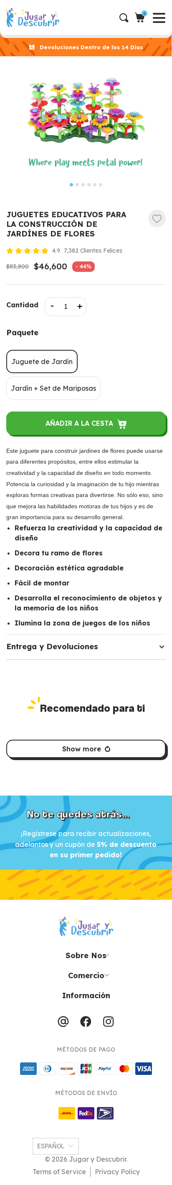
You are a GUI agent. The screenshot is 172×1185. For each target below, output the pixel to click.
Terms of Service (59, 1171)
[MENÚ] (7, 17)
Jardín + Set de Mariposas (53, 388)
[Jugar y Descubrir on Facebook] (85, 1024)
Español (50, 1146)
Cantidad (22, 305)
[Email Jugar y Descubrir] (63, 1024)
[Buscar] (127, 18)
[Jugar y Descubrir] (88, 17)
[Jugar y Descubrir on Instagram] (108, 1024)
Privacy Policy (117, 1171)
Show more (81, 749)
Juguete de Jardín (42, 361)
